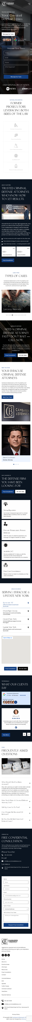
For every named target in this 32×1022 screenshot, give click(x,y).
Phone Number (7, 899)
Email (5, 892)
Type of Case (7, 905)
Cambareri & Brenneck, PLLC (19, 1017)
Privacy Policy (16, 1014)
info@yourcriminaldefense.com (13, 861)
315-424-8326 (8, 855)
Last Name (6, 885)
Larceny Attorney (12, 309)
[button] (13, 464)
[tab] (16, 604)
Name (5, 879)
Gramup (23, 1019)
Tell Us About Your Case (10, 912)
